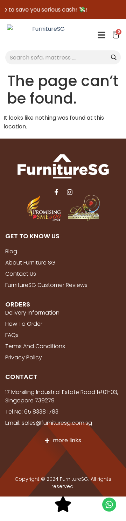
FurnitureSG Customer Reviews (46, 285)
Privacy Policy (23, 357)
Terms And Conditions (35, 346)
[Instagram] (69, 192)
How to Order (23, 324)
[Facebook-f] (56, 192)
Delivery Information (32, 313)
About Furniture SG (30, 263)
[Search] (114, 57)
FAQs (12, 335)
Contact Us (20, 274)
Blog (11, 251)
